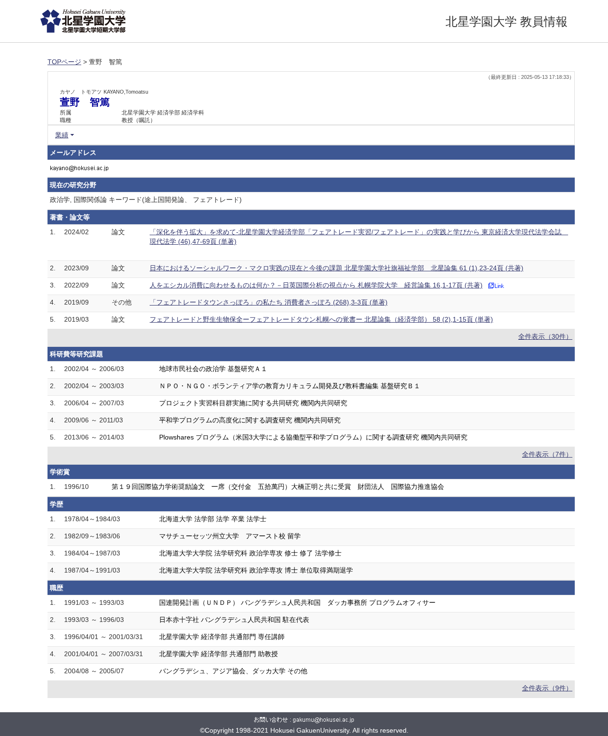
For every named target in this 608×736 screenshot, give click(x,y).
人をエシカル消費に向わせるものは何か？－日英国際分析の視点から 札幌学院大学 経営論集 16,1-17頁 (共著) (316, 285)
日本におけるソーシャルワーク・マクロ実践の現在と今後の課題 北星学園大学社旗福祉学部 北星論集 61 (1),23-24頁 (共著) (336, 268)
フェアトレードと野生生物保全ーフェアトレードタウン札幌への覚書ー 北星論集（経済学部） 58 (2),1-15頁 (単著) (321, 319)
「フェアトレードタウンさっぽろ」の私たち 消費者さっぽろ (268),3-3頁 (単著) (269, 302)
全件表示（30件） (545, 336)
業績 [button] (61, 135)
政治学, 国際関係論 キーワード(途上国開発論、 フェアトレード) (146, 199)
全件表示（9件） (547, 688)
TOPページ (64, 62)
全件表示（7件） (547, 454)
